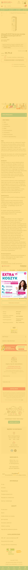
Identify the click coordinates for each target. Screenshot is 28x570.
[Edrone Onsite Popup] (14, 285)
